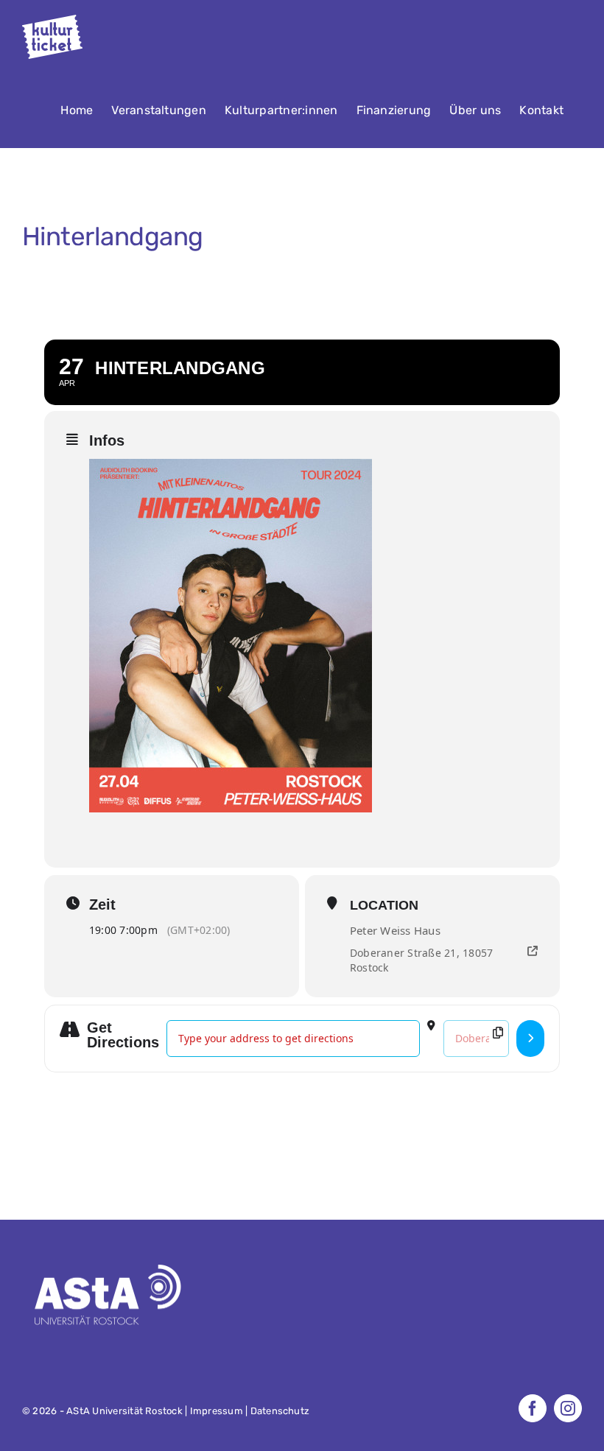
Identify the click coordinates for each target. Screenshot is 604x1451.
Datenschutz (280, 1410)
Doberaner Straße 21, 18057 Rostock (421, 960)
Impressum (216, 1410)
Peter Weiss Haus (395, 930)
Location (384, 905)
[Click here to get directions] (530, 1038)
